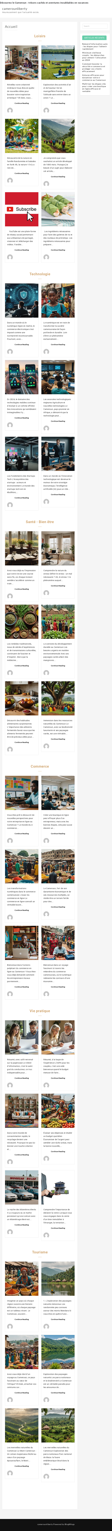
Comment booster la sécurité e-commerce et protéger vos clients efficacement (93, 68)
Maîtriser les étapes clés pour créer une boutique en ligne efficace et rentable (94, 87)
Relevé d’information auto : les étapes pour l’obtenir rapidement (95, 46)
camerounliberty (14, 9)
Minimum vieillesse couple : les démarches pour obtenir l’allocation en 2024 (94, 56)
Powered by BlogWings (64, 1524)
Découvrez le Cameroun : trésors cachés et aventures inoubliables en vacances (44, 2)
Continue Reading (22, 103)
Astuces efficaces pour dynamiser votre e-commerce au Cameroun (94, 77)
